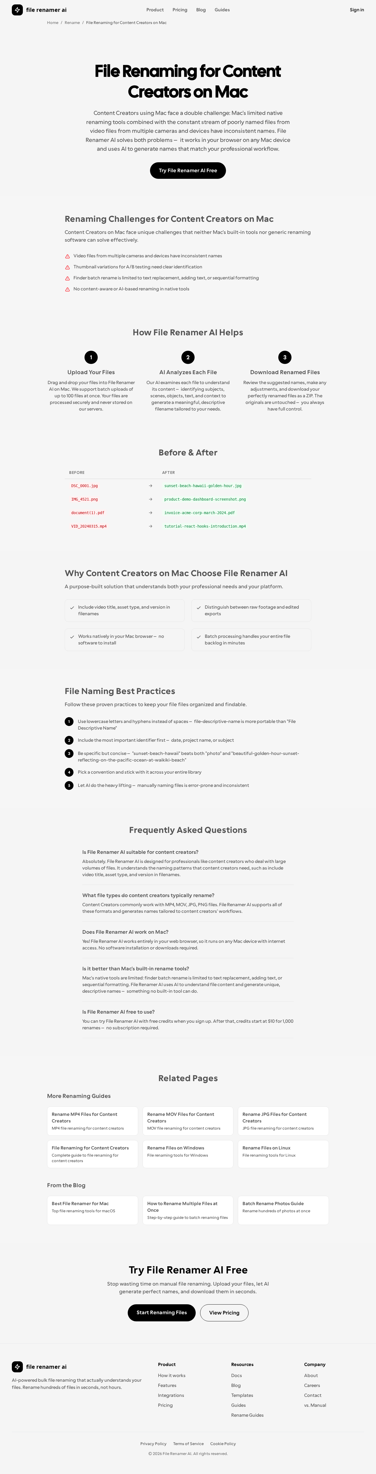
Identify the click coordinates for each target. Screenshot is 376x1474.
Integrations (171, 1395)
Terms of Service (188, 1443)
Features (167, 1385)
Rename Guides (247, 1415)
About (311, 1375)
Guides (222, 9)
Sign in (357, 9)
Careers (312, 1385)
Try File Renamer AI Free (188, 170)
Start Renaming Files (162, 1312)
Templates (242, 1395)
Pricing (180, 9)
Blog (201, 9)
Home (52, 22)
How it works (172, 1375)
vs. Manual (315, 1405)
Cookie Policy (223, 1443)
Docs (236, 1375)
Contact (312, 1395)
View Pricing (224, 1313)
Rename (72, 22)
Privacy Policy (153, 1443)
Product (155, 9)
